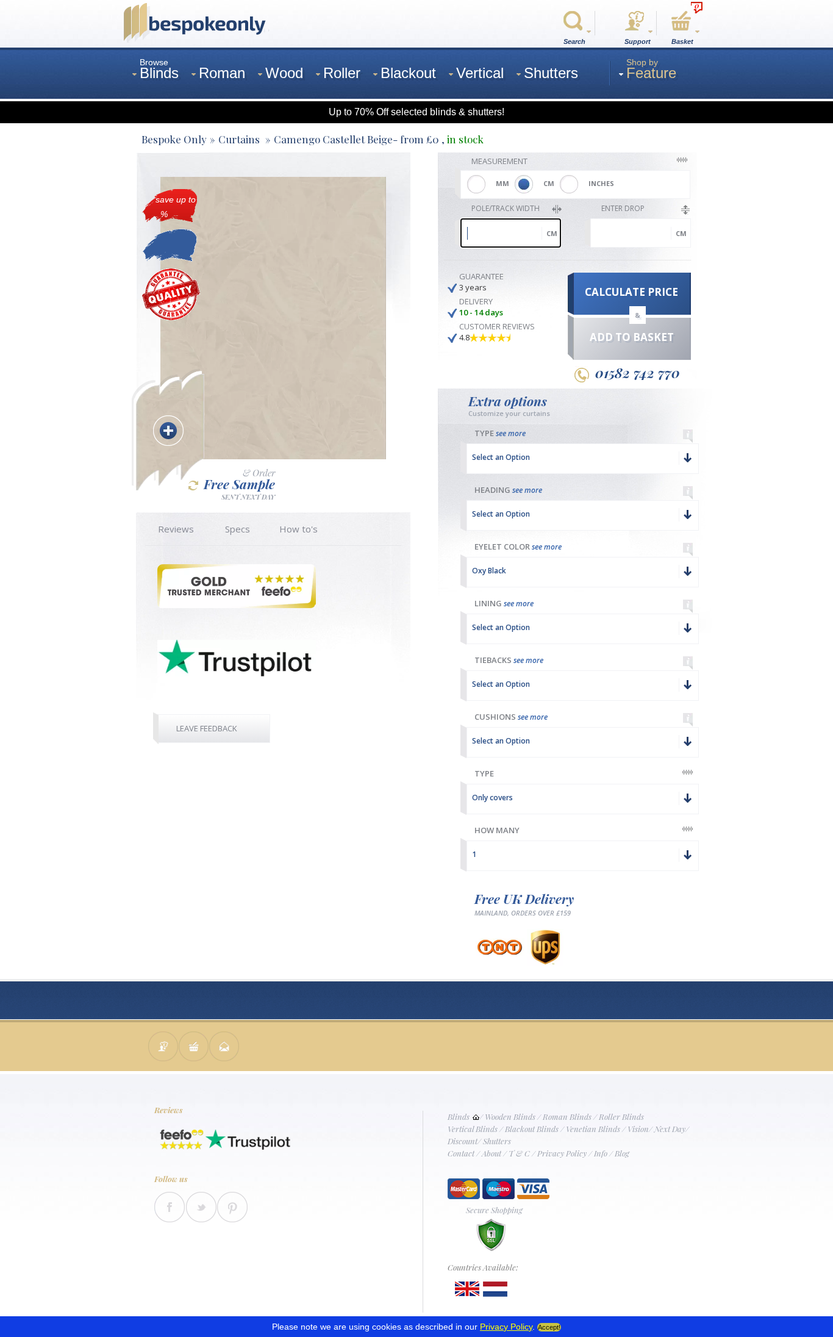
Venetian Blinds (593, 1129)
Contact (461, 1153)
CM (548, 183)
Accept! (549, 1327)
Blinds (459, 1116)
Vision (638, 1129)
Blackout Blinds (532, 1129)
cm (551, 233)
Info (600, 1153)
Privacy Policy (562, 1153)
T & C (519, 1153)
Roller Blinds (621, 1116)
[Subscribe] (224, 1047)
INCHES (601, 183)
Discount (462, 1141)
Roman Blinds (567, 1116)
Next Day (669, 1129)
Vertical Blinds (473, 1129)
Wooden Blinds (510, 1116)
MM (502, 183)
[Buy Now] (194, 1047)
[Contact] (163, 1047)
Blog (622, 1153)
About (491, 1153)
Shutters (497, 1141)
